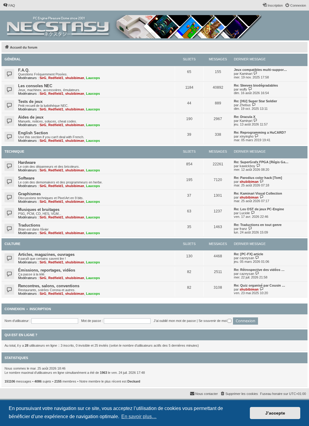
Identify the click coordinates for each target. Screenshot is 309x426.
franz (243, 228)
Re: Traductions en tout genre (258, 225)
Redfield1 (55, 78)
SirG (43, 78)
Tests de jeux (30, 101)
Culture (12, 244)
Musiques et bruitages (38, 209)
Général (13, 59)
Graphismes (29, 194)
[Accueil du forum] (135, 25)
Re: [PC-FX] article (248, 254)
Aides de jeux (30, 117)
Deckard (133, 381)
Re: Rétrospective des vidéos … (259, 270)
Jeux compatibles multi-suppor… (260, 70)
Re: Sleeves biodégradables (256, 85)
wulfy (243, 89)
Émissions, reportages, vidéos (46, 270)
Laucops (93, 78)
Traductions (29, 225)
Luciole (245, 213)
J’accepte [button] (275, 413)
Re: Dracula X (244, 117)
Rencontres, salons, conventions (48, 286)
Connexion (15, 309)
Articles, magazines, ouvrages (46, 254)
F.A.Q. (24, 70)
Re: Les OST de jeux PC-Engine (259, 209)
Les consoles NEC (35, 86)
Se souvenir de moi (213, 321)
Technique (14, 151)
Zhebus (245, 105)
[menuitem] (9, 5)
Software (26, 178)
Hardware (27, 162)
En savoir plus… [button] (139, 416)
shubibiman (74, 78)
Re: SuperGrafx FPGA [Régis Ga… (261, 162)
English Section (33, 133)
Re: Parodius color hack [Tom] (258, 178)
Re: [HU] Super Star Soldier (255, 101)
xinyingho (246, 136)
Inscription (40, 309)
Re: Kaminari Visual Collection (258, 193)
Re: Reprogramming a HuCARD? (260, 132)
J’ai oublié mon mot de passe (175, 321)
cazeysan (247, 258)
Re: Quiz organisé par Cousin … (259, 285)
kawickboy (247, 166)
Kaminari (246, 73)
